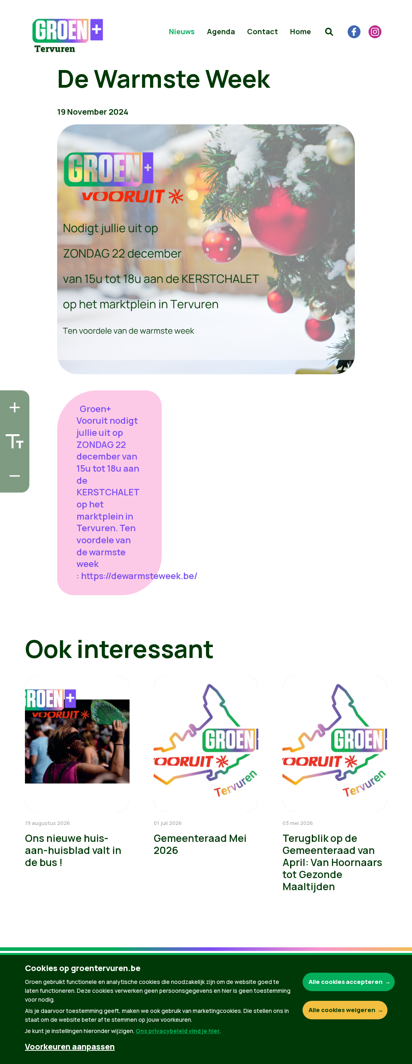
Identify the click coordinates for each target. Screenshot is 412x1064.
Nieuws (182, 31)
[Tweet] (12, 461)
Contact (262, 31)
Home (300, 31)
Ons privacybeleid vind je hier (178, 1031)
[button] (329, 32)
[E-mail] (12, 484)
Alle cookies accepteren (346, 981)
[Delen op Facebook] (12, 438)
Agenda (221, 31)
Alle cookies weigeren (342, 1010)
